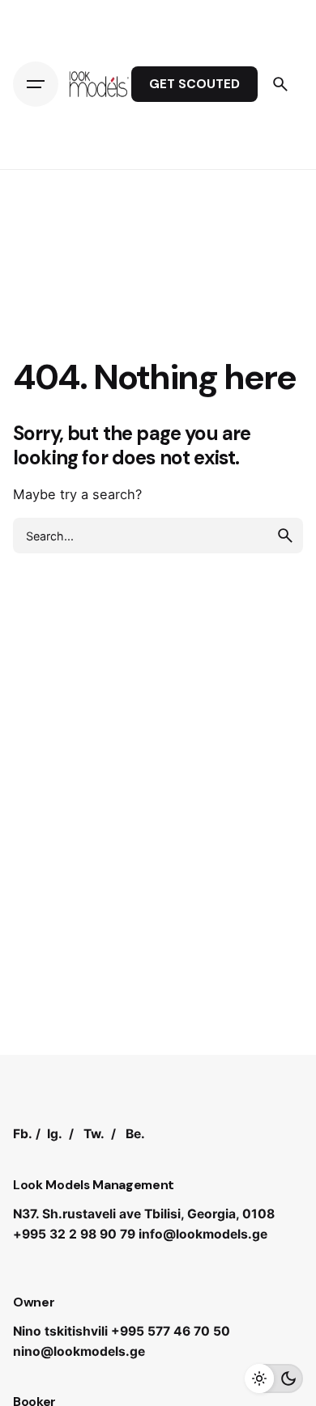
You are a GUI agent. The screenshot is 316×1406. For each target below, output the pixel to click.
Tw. (94, 1133)
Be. (135, 1133)
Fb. (22, 1133)
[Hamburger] (35, 84)
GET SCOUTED (194, 84)
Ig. (54, 1133)
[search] (285, 535)
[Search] (280, 84)
